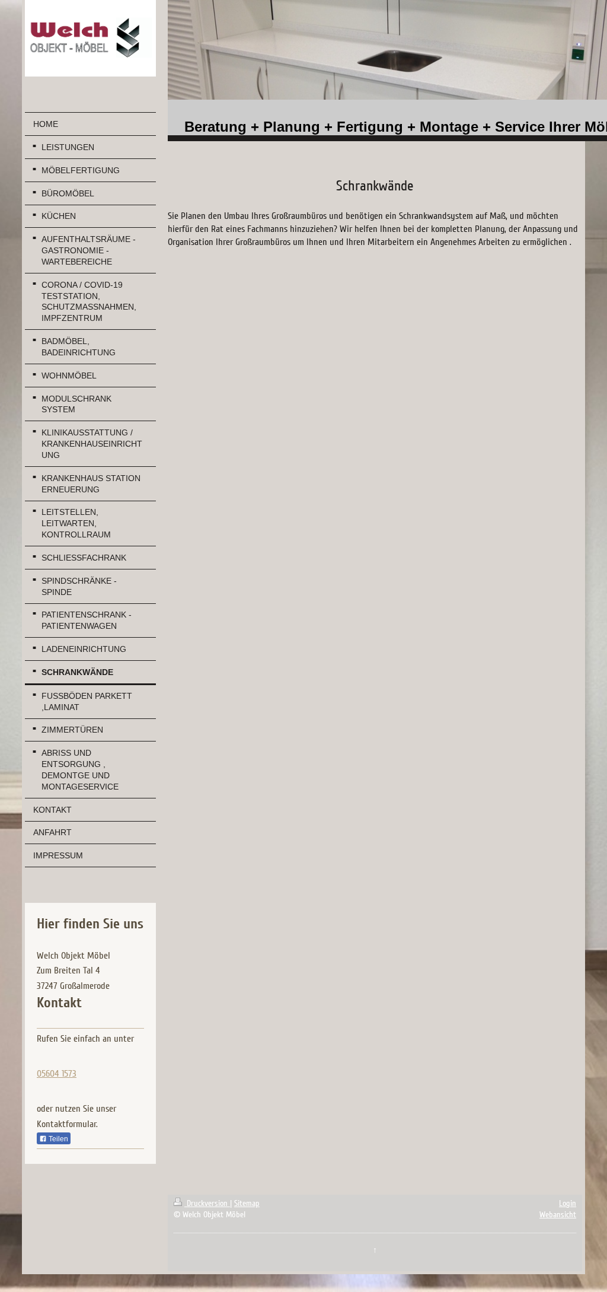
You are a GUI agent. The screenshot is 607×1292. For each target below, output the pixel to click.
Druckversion (207, 1203)
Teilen (57, 1139)
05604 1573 (56, 1074)
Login (567, 1203)
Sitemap (247, 1203)
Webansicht (557, 1215)
